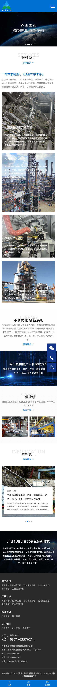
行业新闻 (16, 616)
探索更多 (27, 62)
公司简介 (5, 628)
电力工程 (5, 588)
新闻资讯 (6, 611)
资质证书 (26, 628)
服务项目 (6, 581)
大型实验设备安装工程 (11, 585)
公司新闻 (5, 616)
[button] (25, 44)
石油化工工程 (29, 585)
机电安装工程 (44, 585)
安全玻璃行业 (18, 588)
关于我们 (6, 623)
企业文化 (16, 628)
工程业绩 (6, 596)
